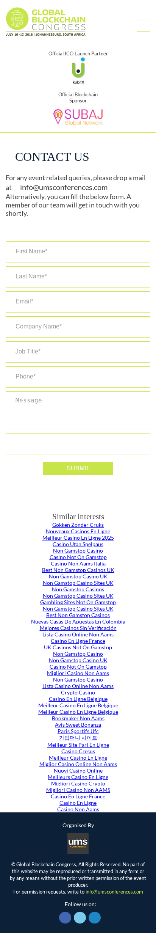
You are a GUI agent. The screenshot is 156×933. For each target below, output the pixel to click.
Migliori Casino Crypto (78, 783)
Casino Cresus (78, 751)
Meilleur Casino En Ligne (78, 757)
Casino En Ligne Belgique (78, 699)
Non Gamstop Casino (78, 550)
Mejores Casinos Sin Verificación (78, 628)
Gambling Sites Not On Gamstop (78, 602)
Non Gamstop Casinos (78, 589)
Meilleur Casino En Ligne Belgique (78, 705)
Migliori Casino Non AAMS (78, 790)
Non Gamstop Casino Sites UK (78, 583)
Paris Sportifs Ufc (78, 731)
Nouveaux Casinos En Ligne (78, 531)
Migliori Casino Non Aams (78, 673)
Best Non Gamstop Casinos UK (78, 570)
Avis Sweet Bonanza (78, 724)
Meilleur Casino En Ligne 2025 (78, 537)
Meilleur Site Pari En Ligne (78, 744)
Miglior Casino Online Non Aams (78, 764)
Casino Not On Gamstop (78, 557)
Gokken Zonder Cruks (78, 524)
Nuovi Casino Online (78, 770)
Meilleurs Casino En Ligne (78, 777)
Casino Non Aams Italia (78, 563)
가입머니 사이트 (78, 737)
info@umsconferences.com (64, 187)
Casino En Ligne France (78, 641)
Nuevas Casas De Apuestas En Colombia (78, 621)
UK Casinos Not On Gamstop (78, 647)
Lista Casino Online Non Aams (78, 634)
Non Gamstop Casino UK (78, 576)
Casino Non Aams (78, 809)
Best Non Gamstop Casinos (78, 615)
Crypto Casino (78, 692)
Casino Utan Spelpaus (78, 544)
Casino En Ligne (78, 802)
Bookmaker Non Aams (78, 718)
